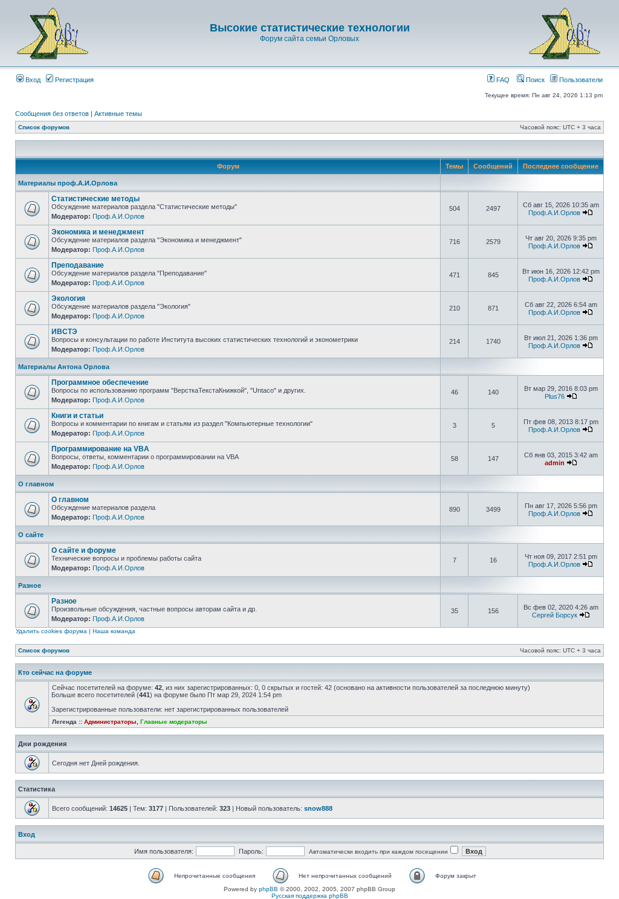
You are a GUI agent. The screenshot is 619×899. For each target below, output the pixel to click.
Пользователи (580, 79)
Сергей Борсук (554, 615)
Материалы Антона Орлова (63, 366)
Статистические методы (95, 199)
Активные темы (118, 113)
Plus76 (555, 396)
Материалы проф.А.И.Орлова (67, 183)
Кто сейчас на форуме (55, 672)
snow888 (318, 808)
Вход (32, 79)
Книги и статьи (77, 415)
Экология (68, 298)
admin (555, 462)
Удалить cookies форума (51, 631)
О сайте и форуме (83, 550)
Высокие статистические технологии (310, 28)
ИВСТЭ (64, 331)
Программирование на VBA (100, 449)
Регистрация (73, 79)
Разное (29, 585)
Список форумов (44, 127)
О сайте (31, 534)
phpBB (268, 889)
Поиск (534, 79)
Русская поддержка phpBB (309, 895)
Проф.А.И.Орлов (118, 216)
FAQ (502, 79)
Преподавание (77, 265)
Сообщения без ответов (52, 113)
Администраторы (110, 721)
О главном (36, 484)
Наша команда (113, 631)
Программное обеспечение (100, 382)
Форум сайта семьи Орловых (309, 38)
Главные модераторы (173, 721)
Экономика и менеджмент (97, 232)
